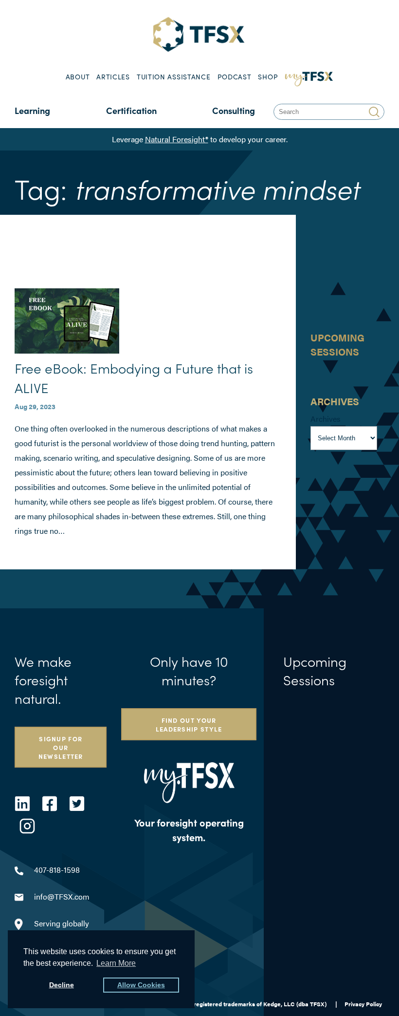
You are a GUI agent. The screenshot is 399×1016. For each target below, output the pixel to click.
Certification (131, 110)
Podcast (235, 76)
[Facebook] (49, 803)
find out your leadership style (189, 724)
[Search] (375, 112)
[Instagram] (27, 826)
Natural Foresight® (176, 139)
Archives (325, 418)
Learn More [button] (116, 963)
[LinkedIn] (22, 803)
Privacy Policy (363, 1003)
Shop (268, 76)
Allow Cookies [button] (141, 985)
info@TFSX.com (62, 896)
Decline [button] (61, 985)
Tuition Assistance (174, 76)
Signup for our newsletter (60, 747)
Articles (113, 76)
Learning (32, 110)
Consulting (233, 110)
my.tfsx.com (309, 76)
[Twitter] (77, 803)
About (78, 76)
